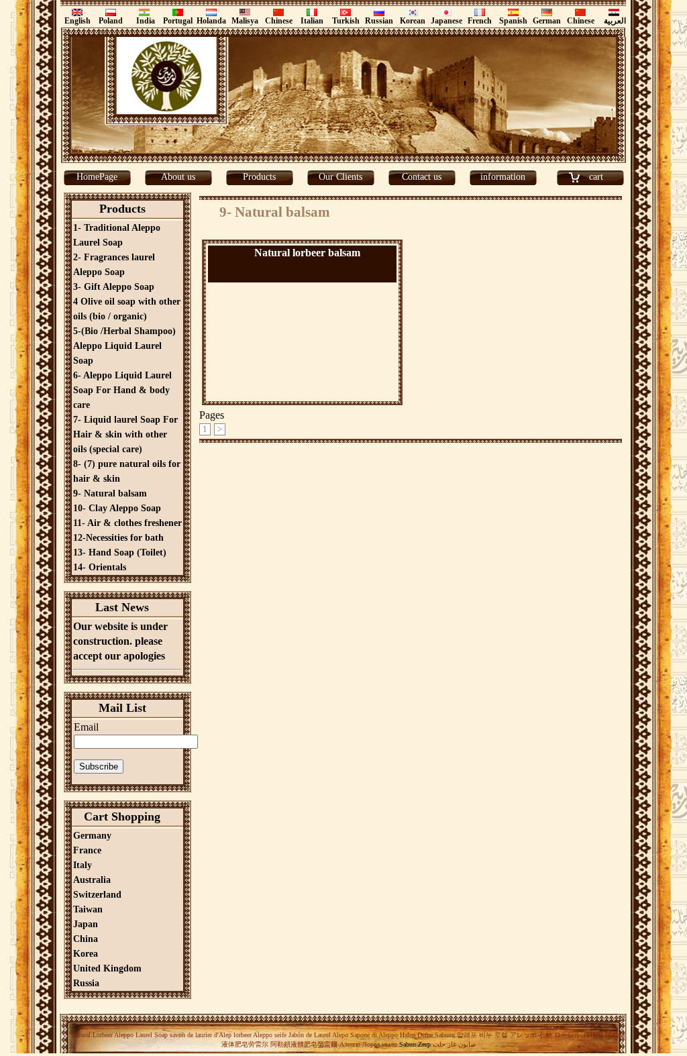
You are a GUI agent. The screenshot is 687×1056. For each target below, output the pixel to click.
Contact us (421, 177)
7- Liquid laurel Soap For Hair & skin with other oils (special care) (125, 434)
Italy (82, 865)
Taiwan (88, 909)
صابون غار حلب (454, 1044)
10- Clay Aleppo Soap (117, 508)
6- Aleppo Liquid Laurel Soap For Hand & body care (122, 390)
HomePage (96, 177)
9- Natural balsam (110, 493)
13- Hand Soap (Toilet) (119, 552)
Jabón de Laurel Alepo (317, 1035)
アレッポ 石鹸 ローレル (545, 1035)
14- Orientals (99, 567)
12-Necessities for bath (118, 538)
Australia (92, 880)
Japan (85, 924)
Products (259, 177)
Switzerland (97, 895)
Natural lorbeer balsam (307, 252)
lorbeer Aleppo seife (259, 1035)
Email (86, 727)
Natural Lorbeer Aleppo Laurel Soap (119, 1035)
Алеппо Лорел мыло (368, 1044)
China (85, 939)
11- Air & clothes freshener (127, 523)
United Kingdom (107, 968)
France (87, 850)
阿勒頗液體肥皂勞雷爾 (303, 1044)
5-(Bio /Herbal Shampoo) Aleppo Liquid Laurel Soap (124, 346)
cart (596, 177)
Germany (92, 836)
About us (178, 177)
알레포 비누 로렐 (482, 1035)
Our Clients (340, 177)
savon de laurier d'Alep (199, 1035)
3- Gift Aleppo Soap (113, 287)
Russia (86, 983)
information (502, 177)
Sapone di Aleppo (374, 1035)
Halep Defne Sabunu (427, 1035)
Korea (85, 954)
